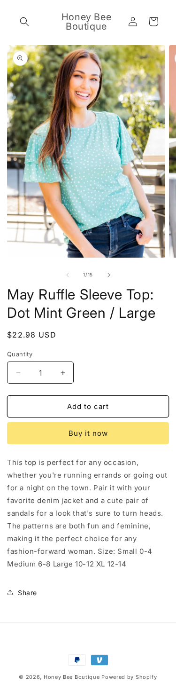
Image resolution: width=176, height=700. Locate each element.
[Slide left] (67, 275)
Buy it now (88, 433)
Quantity (19, 354)
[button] (24, 21)
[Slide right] (109, 275)
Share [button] (27, 593)
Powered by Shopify (129, 677)
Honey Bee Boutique (72, 677)
